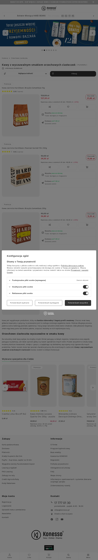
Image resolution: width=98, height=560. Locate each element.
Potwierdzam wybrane (19, 302)
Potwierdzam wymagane (48, 302)
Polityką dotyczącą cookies (72, 266)
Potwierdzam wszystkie (78, 302)
